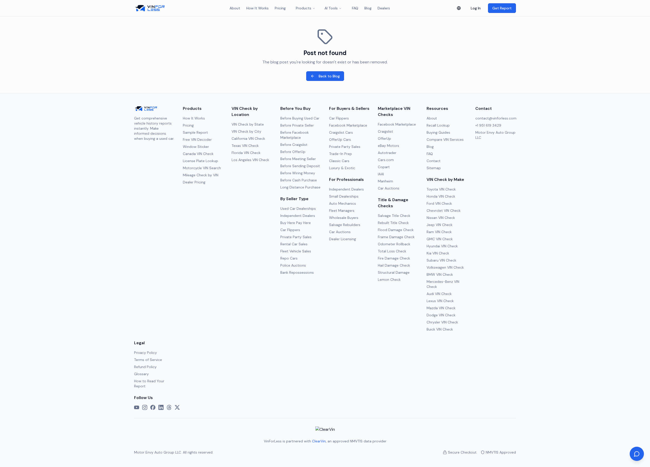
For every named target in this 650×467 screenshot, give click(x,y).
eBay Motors (388, 145)
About (235, 8)
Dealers (384, 8)
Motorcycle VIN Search (202, 168)
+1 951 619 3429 (488, 125)
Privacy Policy (145, 352)
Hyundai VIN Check (442, 246)
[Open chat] (637, 454)
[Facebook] (152, 407)
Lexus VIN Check (440, 301)
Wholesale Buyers (343, 217)
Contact (434, 161)
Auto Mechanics (342, 203)
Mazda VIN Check (441, 308)
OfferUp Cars (340, 139)
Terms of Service (148, 359)
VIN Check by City (246, 131)
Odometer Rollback (394, 244)
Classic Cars (339, 161)
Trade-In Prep (340, 153)
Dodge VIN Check (441, 315)
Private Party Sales (296, 237)
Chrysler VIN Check (442, 322)
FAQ (355, 8)
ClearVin (319, 441)
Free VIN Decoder (197, 139)
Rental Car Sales (293, 244)
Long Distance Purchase (300, 187)
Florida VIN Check (246, 152)
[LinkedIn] (161, 407)
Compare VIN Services (445, 139)
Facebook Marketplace (348, 125)
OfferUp (384, 138)
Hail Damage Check (394, 265)
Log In (476, 8)
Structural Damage (394, 272)
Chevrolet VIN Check (444, 210)
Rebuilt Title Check (393, 222)
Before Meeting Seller (298, 159)
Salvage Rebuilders (344, 224)
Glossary (141, 374)
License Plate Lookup (200, 161)
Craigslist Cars (341, 132)
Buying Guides (438, 132)
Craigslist (385, 131)
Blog (367, 8)
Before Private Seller (297, 125)
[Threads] (169, 407)
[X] (177, 407)
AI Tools (331, 8)
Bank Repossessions (297, 272)
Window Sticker (196, 146)
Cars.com (386, 160)
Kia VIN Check (438, 253)
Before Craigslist (293, 144)
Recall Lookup (438, 125)
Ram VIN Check (439, 232)
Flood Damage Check (396, 230)
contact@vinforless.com (495, 118)
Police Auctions (293, 265)
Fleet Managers (341, 210)
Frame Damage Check (396, 237)
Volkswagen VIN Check (445, 267)
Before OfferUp (292, 151)
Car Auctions (340, 232)
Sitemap (434, 168)
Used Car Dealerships (298, 208)
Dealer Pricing (194, 182)
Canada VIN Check (198, 153)
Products (303, 8)
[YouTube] (136, 407)
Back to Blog (329, 76)
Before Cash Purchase (298, 180)
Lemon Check (389, 279)
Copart (384, 167)
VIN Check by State (248, 124)
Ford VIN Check (439, 203)
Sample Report (195, 132)
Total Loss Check (392, 251)
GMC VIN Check (440, 239)
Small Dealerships (344, 196)
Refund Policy (145, 367)
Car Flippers (290, 230)
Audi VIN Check (439, 293)
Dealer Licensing (342, 239)
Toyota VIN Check (441, 189)
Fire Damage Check (394, 258)
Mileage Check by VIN (200, 175)
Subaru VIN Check (441, 260)
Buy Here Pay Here (295, 222)
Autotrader (387, 152)
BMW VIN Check (440, 274)
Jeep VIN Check (439, 224)
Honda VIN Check (441, 196)
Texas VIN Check (245, 145)
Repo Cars (289, 258)
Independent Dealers (297, 215)
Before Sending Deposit (300, 166)
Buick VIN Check (440, 329)
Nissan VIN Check (441, 217)
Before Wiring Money (297, 173)
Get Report (502, 8)
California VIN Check (248, 138)
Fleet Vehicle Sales (295, 251)
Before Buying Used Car (299, 118)
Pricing (280, 8)
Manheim (385, 181)
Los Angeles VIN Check (250, 160)
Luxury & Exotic (342, 168)
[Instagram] (144, 407)
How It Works (257, 8)
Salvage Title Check (394, 215)
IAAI (381, 174)
